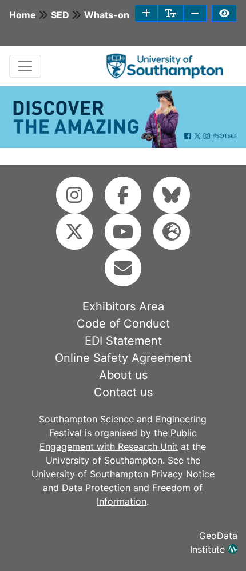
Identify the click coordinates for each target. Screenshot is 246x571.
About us (123, 375)
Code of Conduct (123, 323)
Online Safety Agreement (123, 358)
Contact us (123, 392)
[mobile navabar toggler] (25, 66)
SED (60, 15)
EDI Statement (123, 341)
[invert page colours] (224, 13)
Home (22, 15)
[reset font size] (170, 13)
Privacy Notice (183, 474)
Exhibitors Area (123, 306)
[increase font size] (146, 13)
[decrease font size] (195, 13)
